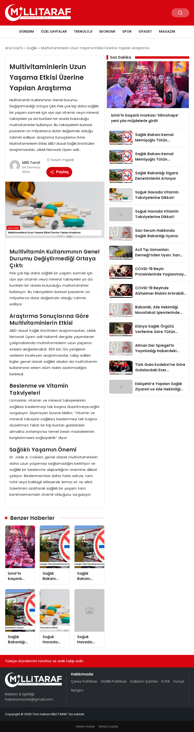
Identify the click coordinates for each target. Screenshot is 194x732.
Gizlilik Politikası (114, 681)
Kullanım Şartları (144, 681)
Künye (179, 681)
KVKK (165, 681)
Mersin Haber (85, 726)
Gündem (26, 31)
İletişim (77, 690)
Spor (127, 31)
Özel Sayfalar (54, 31)
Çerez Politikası (84, 681)
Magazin (167, 31)
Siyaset (145, 31)
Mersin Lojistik (108, 726)
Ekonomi (107, 31)
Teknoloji (83, 31)
